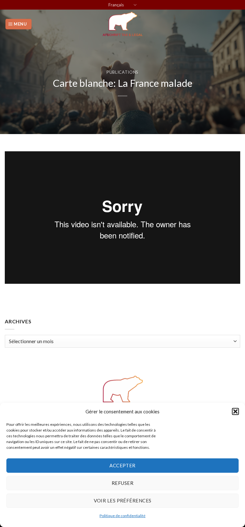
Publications (122, 72)
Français (116, 4)
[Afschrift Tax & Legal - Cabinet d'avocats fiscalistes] (122, 24)
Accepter (122, 465)
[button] (235, 411)
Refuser (122, 483)
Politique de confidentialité (122, 515)
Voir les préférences (123, 500)
